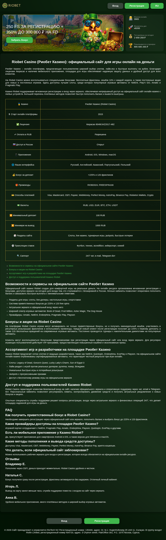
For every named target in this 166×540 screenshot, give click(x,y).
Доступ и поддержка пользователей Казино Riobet (34, 277)
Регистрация (137, 6)
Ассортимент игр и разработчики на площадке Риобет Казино (40, 273)
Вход (115, 6)
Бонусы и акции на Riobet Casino (25, 269)
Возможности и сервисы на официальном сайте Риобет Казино (41, 266)
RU (157, 6)
